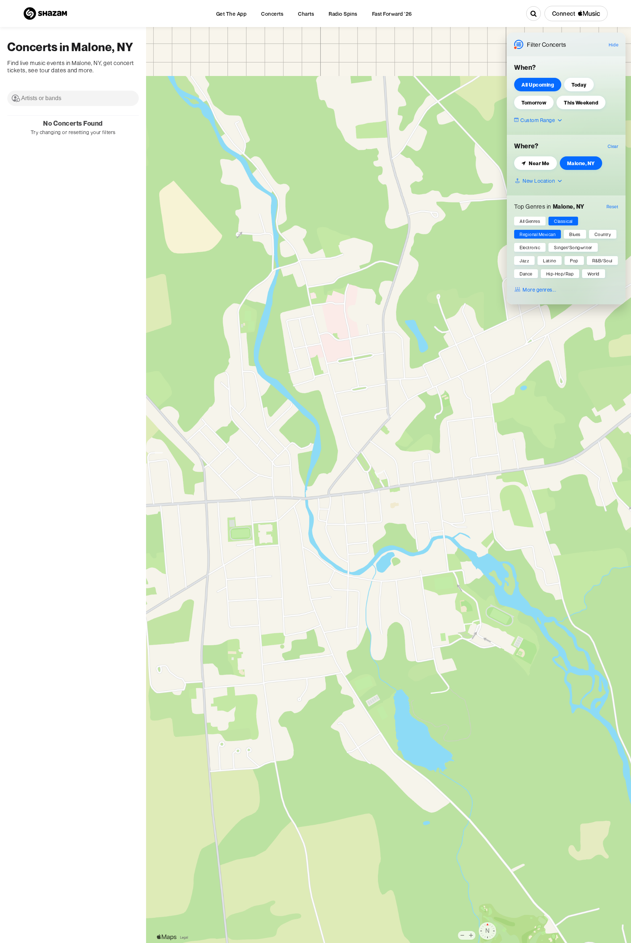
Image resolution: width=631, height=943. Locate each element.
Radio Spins (343, 14)
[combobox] (73, 98)
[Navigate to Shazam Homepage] (45, 13)
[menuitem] (231, 13)
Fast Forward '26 (392, 14)
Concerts (272, 14)
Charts (306, 14)
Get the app (231, 14)
